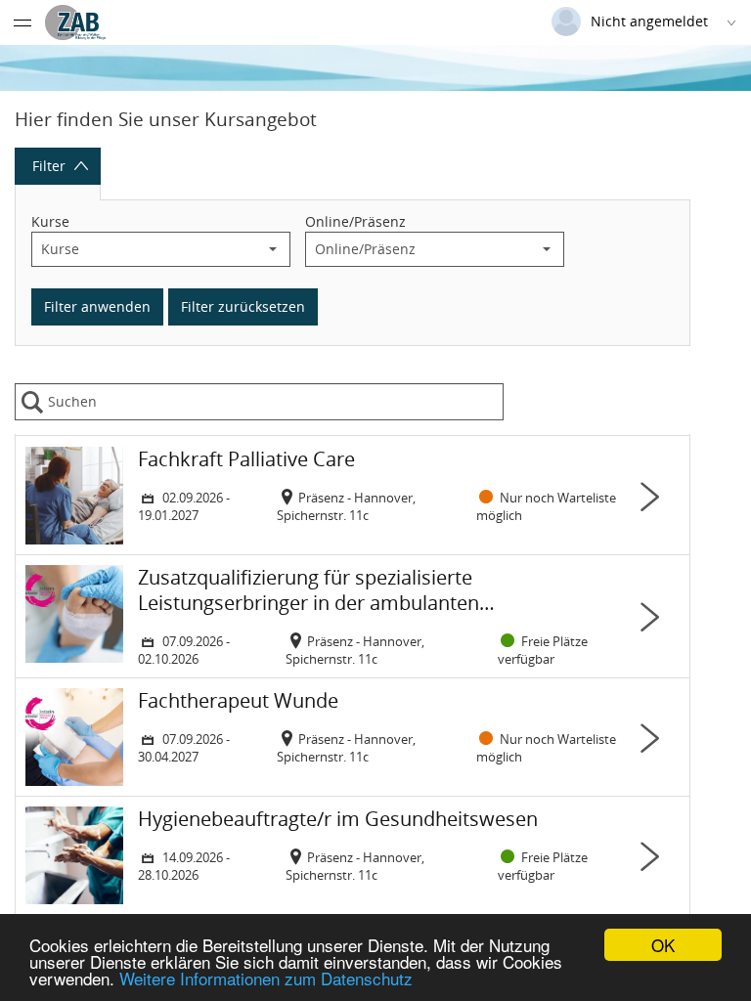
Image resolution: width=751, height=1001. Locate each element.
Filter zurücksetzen (243, 306)
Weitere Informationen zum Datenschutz (266, 978)
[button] (272, 249)
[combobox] (144, 249)
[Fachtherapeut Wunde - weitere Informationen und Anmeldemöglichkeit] (352, 737)
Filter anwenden (97, 306)
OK (663, 945)
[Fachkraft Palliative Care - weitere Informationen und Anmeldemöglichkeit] (352, 495)
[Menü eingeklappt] (22, 22)
